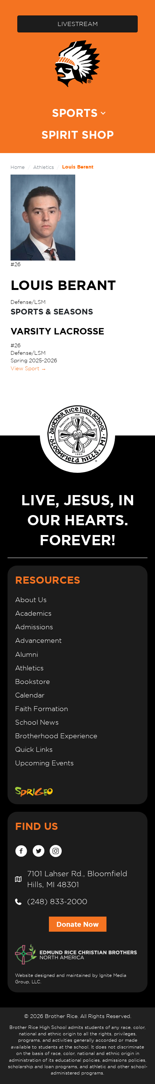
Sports (75, 113)
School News (37, 722)
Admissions (34, 626)
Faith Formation (41, 708)
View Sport (28, 368)
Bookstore (32, 681)
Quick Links (34, 749)
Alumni (26, 654)
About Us (31, 599)
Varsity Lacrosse (57, 331)
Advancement (38, 640)
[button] (103, 113)
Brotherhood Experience (56, 735)
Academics (33, 613)
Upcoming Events (44, 763)
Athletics (43, 167)
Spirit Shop (77, 135)
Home (18, 167)
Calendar (29, 695)
